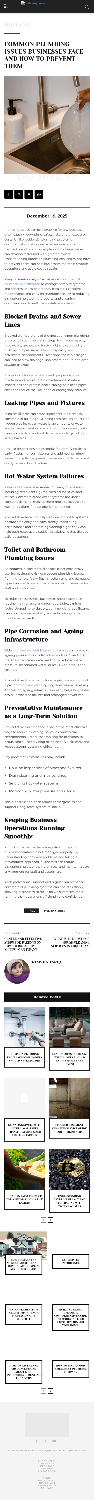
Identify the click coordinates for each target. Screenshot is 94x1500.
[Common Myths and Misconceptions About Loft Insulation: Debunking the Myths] (23, 1351)
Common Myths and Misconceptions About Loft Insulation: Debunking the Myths (23, 1372)
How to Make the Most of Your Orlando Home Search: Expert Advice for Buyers (23, 1264)
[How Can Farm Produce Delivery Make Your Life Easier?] (24, 1169)
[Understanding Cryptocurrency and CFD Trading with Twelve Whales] (69, 1169)
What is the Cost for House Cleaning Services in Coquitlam (70, 942)
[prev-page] (43, 1220)
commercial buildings (30, 650)
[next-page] (50, 1220)
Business (17, 24)
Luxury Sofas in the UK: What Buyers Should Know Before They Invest (69, 1059)
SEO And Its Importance (71, 1261)
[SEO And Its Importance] (70, 1245)
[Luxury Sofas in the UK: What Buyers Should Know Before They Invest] (69, 1027)
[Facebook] (8, 194)
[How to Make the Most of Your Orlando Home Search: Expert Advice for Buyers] (23, 1245)
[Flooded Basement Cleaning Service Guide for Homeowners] (69, 1098)
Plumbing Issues (54, 911)
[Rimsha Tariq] (17, 971)
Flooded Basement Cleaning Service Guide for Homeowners (69, 1128)
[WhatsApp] (39, 194)
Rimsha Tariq (46, 962)
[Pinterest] (28, 194)
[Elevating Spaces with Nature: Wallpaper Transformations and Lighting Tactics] (24, 1098)
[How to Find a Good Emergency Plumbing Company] (70, 1351)
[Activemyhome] (47, 6)
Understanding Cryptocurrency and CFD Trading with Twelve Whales (69, 1201)
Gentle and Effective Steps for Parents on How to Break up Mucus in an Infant (23, 944)
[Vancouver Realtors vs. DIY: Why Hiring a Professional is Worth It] (23, 1295)
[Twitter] (18, 194)
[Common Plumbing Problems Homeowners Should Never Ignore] (24, 1027)
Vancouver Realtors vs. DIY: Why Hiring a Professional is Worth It (23, 1314)
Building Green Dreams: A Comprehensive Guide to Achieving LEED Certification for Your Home (70, 1317)
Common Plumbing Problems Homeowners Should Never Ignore (24, 1057)
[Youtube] (54, 1441)
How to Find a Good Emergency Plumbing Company (71, 1368)
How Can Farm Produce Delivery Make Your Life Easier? (24, 1199)
